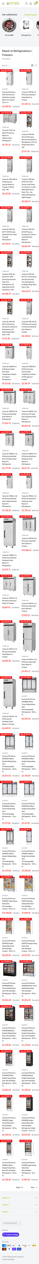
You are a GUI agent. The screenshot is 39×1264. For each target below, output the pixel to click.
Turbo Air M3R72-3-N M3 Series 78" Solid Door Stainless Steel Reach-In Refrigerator (29, 416)
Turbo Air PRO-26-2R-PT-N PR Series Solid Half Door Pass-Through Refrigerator (9, 234)
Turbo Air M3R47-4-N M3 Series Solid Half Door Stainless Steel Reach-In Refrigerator (9, 459)
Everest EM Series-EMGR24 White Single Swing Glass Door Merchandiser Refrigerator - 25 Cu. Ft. (9, 1169)
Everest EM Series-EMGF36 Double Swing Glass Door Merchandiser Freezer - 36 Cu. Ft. (9, 946)
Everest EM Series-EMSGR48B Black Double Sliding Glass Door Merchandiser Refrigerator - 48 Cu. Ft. (9, 1034)
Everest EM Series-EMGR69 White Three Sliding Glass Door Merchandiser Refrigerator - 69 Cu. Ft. (29, 989)
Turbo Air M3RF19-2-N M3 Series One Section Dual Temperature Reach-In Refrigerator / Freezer (29, 373)
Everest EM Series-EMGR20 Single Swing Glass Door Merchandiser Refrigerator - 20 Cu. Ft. (9, 1124)
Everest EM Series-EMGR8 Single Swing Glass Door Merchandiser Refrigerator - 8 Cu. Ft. (29, 1169)
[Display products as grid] (32, 65)
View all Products (30, 15)
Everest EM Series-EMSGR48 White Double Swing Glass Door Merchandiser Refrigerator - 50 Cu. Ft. (29, 1034)
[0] (35, 3)
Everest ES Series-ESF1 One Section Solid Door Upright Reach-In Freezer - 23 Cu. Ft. (9, 97)
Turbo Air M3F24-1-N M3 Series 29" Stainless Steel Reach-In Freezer (9, 720)
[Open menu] (3, 4)
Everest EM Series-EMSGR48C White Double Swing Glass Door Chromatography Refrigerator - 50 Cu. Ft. (29, 811)
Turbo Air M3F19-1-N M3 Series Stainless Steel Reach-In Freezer (29, 96)
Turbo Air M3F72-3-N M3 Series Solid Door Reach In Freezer (9, 600)
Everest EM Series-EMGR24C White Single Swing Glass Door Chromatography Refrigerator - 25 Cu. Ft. (29, 858)
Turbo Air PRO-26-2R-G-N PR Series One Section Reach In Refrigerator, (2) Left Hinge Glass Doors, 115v (29, 140)
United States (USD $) (10, 1223)
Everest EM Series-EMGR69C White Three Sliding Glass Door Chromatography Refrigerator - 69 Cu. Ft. (29, 707)
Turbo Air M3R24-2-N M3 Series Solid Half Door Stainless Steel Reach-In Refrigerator (9, 501)
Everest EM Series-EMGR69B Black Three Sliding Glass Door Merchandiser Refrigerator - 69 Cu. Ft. (9, 989)
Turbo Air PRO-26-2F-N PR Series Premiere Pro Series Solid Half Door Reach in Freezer (29, 327)
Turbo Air (25, 89)
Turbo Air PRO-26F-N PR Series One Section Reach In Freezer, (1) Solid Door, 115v (9, 184)
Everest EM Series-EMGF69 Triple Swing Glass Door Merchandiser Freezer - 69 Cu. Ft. (9, 903)
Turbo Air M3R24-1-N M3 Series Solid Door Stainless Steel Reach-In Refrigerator (29, 501)
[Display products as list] (36, 65)
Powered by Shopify (8, 1259)
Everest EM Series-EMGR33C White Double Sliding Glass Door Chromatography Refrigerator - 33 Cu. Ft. (9, 858)
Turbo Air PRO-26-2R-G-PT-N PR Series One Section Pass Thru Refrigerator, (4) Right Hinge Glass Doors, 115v (29, 280)
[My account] (31, 3)
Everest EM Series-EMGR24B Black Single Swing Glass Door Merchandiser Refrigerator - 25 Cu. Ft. (29, 1079)
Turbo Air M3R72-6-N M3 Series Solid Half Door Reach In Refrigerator (9, 415)
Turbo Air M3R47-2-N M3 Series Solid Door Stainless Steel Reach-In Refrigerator (29, 459)
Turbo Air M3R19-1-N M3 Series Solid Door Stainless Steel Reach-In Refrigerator (9, 560)
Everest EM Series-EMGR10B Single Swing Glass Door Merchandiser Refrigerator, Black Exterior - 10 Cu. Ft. (28, 1124)
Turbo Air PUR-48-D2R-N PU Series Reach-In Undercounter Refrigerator (8, 135)
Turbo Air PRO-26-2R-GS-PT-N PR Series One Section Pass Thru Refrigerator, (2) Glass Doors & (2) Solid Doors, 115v (9, 282)
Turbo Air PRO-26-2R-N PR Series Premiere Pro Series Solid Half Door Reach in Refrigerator (29, 235)
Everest (5, 89)
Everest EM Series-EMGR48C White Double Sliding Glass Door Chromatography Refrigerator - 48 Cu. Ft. (9, 764)
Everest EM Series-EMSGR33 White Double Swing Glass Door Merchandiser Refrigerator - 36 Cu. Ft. (9, 1079)
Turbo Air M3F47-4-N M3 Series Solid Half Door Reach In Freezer (29, 607)
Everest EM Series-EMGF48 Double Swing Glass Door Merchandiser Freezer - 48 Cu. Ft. (28, 903)
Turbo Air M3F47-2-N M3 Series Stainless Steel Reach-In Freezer (9, 653)
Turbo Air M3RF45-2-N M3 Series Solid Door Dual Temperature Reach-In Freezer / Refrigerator (9, 373)
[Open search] (26, 3)
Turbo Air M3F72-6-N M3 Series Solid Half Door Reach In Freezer (29, 542)
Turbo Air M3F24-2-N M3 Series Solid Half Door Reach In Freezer (29, 663)
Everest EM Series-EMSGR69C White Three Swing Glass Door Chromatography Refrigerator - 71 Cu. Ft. (9, 811)
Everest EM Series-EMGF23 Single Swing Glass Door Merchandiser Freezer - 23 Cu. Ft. (29, 946)
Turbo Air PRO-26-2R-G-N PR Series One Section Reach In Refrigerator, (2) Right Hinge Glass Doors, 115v (9, 328)
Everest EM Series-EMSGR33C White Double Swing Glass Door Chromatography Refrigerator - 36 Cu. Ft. (29, 764)
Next (32, 1187)
